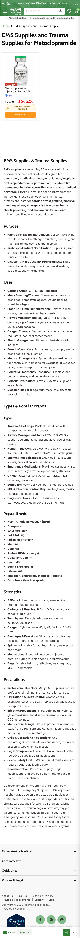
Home (6, 26)
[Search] (27, 11)
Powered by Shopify (13, 908)
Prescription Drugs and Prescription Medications (51, 18)
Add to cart (20, 115)
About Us (7, 895)
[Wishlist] (69, 11)
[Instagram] (51, 919)
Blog (51, 899)
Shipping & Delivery (42, 895)
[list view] (73, 932)
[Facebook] (40, 919)
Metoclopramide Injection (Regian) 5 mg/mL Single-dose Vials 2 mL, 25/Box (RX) (20, 93)
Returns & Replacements (16, 899)
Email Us (22, 895)
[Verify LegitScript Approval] (16, 923)
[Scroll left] (3, 18)
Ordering (39, 899)
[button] (60, 11)
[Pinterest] (61, 919)
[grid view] (66, 932)
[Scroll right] (76, 18)
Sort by (24, 932)
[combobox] (48, 11)
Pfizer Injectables (14, 18)
